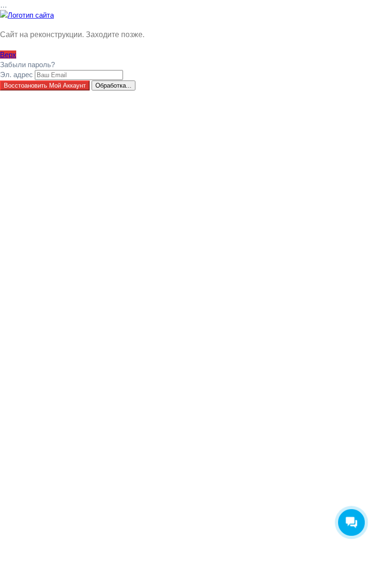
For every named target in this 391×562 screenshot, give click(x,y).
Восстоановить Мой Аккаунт (45, 85)
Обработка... (113, 85)
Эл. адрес (16, 74)
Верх (8, 54)
